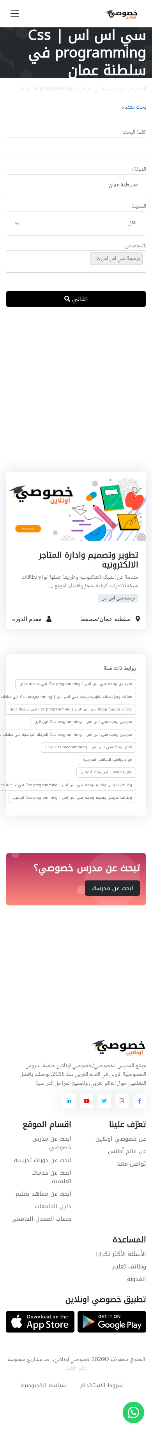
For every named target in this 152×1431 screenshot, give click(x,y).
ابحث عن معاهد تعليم (43, 1193)
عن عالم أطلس (127, 1151)
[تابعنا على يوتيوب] (86, 1100)
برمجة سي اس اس (118, 598)
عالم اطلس (76, 1368)
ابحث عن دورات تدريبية (42, 1160)
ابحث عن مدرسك (112, 887)
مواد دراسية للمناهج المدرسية (107, 759)
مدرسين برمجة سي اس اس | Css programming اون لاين (83, 721)
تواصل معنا (131, 1163)
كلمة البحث (134, 132)
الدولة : (139, 169)
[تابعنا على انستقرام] (122, 1100)
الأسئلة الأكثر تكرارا (121, 1254)
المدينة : (137, 206)
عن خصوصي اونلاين (120, 1138)
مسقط (88, 619)
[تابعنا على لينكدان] (69, 1100)
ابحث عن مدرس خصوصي (51, 1143)
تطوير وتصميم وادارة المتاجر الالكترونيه (88, 559)
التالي (79, 298)
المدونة (136, 1279)
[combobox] (76, 185)
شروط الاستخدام (101, 1385)
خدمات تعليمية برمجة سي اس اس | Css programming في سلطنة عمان (70, 709)
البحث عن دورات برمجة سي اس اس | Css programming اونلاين (81, 89)
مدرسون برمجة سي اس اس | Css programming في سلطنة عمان (75, 683)
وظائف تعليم (129, 1266)
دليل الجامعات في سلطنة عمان (106, 772)
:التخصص (135, 246)
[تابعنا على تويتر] (104, 1100)
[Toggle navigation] (14, 14)
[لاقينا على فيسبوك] (139, 1100)
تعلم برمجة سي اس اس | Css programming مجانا (88, 747)
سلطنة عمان (115, 619)
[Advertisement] (76, 395)
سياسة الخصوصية (44, 1385)
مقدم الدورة (27, 619)
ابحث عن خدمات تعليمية (51, 1177)
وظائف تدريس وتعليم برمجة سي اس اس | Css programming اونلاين (72, 797)
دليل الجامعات (53, 1206)
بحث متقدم (133, 107)
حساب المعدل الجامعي (41, 1218)
